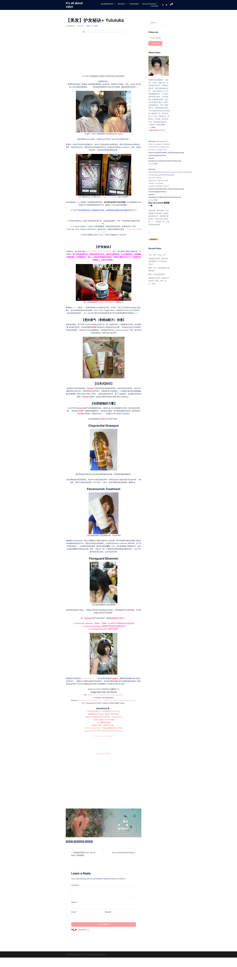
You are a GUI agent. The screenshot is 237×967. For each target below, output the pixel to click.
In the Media (154, 6)
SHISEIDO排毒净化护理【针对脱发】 (98, 251)
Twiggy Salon (78, 841)
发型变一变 (89, 26)
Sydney (102, 954)
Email (74, 912)
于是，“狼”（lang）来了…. (158, 255)
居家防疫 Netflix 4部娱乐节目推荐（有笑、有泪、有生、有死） (158, 281)
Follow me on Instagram (103, 736)
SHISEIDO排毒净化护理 (110, 197)
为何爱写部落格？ (134, 4)
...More (153, 127)
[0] (170, 5)
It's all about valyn (74, 4)
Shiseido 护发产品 (87, 678)
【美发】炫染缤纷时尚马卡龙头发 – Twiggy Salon (103, 717)
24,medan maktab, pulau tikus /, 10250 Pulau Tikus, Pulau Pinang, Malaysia (107, 700)
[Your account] (166, 5)
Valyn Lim (71, 26)
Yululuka (89, 841)
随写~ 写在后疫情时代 (156, 274)
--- (149, 230)
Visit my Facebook (103, 754)
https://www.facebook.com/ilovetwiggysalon (105, 695)
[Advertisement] (103, 782)
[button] (163, 5)
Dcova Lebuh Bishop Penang (123, 853)
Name (74, 902)
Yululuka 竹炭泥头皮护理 (107, 302)
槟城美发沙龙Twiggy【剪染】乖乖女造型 (103, 714)
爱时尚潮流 (121, 4)
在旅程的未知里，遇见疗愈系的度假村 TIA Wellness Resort (158, 261)
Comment (75, 885)
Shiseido (69, 841)
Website (108, 912)
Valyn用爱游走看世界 (107, 4)
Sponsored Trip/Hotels (149, 4)
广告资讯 (95, 26)
